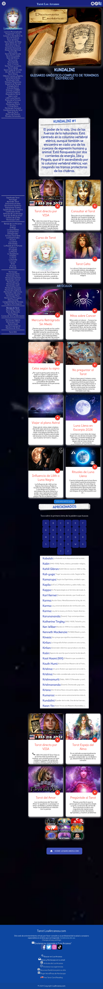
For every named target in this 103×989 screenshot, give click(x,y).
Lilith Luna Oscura (13, 98)
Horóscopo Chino (13, 322)
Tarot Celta (13, 52)
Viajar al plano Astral (46, 423)
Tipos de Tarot (12, 112)
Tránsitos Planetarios (13, 82)
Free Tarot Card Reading (53, 977)
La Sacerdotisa (13, 230)
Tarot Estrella (13, 62)
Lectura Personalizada (13, 32)
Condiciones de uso (67, 938)
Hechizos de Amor (13, 328)
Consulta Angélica (13, 92)
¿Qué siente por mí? (13, 44)
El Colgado (13, 250)
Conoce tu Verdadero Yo (12, 36)
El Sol (13, 264)
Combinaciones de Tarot (12, 110)
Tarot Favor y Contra (13, 66)
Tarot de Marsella (13, 312)
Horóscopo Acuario (12, 294)
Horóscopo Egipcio (13, 320)
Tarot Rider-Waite (13, 310)
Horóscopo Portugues (12, 298)
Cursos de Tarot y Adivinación (12, 316)
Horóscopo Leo (13, 282)
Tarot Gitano (13, 74)
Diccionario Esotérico (13, 205)
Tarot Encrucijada (13, 56)
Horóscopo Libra (12, 286)
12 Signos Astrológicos (13, 304)
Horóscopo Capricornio (13, 292)
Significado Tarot (12, 197)
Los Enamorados (12, 238)
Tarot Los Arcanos (48, 4)
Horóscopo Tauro (13, 276)
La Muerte (13, 252)
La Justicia (13, 242)
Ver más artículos (64, 501)
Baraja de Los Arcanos (13, 224)
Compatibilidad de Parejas (13, 302)
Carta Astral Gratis (13, 78)
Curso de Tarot (46, 237)
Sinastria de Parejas (13, 84)
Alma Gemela (13, 300)
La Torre (13, 258)
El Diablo (13, 256)
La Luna (13, 262)
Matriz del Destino (13, 114)
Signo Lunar (13, 96)
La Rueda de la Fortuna (13, 246)
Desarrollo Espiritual (13, 50)
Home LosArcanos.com (64, 851)
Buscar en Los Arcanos (51, 956)
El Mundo (12, 268)
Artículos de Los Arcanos (13, 214)
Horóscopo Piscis (12, 296)
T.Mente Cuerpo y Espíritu (13, 76)
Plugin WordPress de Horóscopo (51, 973)
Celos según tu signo (45, 368)
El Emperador (13, 234)
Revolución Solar (12, 80)
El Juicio (13, 266)
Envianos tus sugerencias (51, 967)
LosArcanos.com (58, 986)
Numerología (13, 324)
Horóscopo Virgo (13, 284)
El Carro (13, 240)
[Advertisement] (13, 156)
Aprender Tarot (13, 201)
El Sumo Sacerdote (12, 236)
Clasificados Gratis (13, 212)
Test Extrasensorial (13, 326)
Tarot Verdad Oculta (13, 54)
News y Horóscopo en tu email (51, 960)
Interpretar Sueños (13, 207)
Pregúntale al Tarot (83, 797)
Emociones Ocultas (12, 203)
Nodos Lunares (13, 102)
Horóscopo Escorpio (13, 288)
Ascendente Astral (13, 94)
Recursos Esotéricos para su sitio (51, 970)
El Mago (13, 228)
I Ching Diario (13, 106)
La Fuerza (13, 248)
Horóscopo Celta (12, 220)
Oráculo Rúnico (13, 88)
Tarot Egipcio (13, 314)
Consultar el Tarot (83, 211)
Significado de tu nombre (13, 210)
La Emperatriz (13, 232)
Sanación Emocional (13, 48)
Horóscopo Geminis (13, 278)
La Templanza (12, 254)
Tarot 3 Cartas (12, 64)
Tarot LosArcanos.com (51, 931)
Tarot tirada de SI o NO (13, 70)
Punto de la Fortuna (13, 100)
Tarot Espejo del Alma (13, 42)
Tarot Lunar (13, 60)
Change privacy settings (51, 940)
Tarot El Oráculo (13, 38)
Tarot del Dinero (13, 58)
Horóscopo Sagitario (13, 290)
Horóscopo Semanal (13, 108)
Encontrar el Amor (13, 46)
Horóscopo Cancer (13, 280)
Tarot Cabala (13, 68)
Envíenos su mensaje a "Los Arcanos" (52, 943)
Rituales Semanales (13, 116)
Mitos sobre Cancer (83, 316)
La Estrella (13, 260)
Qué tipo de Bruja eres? (13, 216)
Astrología (13, 199)
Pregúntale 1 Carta (13, 34)
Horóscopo (13, 272)
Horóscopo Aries (12, 274)
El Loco (13, 226)
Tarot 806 (13, 332)
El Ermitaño (12, 244)
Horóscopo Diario (13, 104)
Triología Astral (13, 86)
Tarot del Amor (13, 40)
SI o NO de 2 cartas (13, 72)
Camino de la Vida (13, 218)
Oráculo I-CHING (13, 90)
